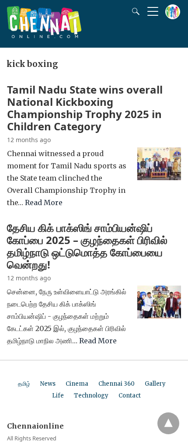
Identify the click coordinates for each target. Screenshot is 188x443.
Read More (44, 202)
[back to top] (168, 423)
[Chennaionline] (44, 35)
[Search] (134, 11)
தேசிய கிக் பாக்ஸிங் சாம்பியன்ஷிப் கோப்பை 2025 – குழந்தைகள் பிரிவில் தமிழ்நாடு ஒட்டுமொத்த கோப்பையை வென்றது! (87, 246)
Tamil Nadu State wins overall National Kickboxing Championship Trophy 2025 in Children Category (85, 107)
